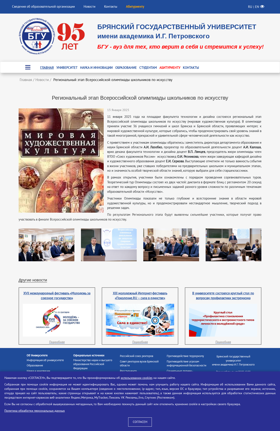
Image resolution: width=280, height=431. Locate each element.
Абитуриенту (169, 68)
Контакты (110, 7)
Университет (66, 68)
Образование (126, 68)
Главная (47, 68)
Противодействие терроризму (185, 356)
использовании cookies (136, 378)
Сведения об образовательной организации (43, 7)
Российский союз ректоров (136, 356)
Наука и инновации (96, 68)
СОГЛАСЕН (140, 422)
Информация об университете (45, 360)
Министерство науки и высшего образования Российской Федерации (92, 364)
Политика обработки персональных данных (34, 411)
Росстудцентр (128, 371)
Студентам (148, 68)
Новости (89, 7)
